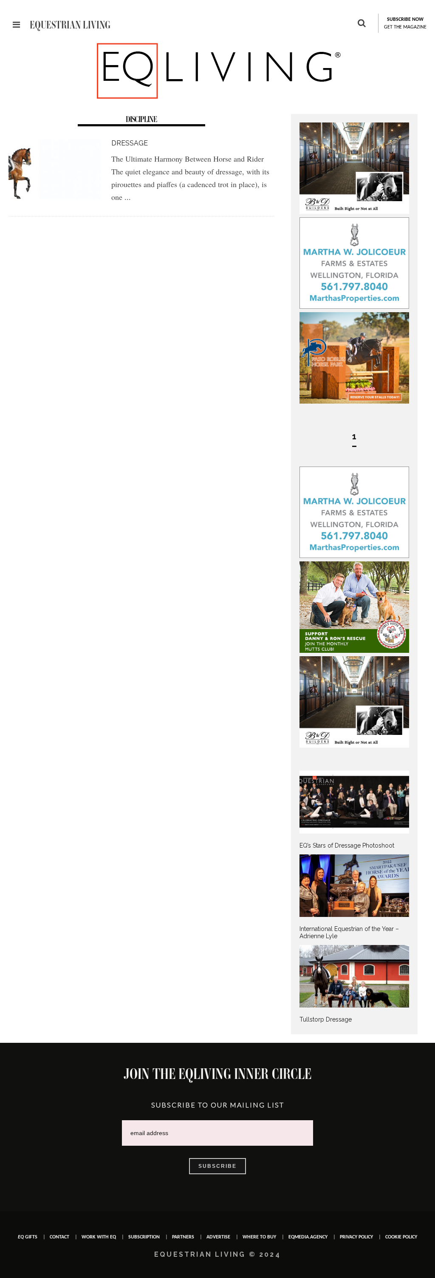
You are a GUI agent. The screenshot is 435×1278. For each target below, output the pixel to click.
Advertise (218, 1237)
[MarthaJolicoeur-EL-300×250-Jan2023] (354, 306)
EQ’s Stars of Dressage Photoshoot (346, 845)
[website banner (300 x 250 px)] (354, 401)
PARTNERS (183, 1237)
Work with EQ (99, 1237)
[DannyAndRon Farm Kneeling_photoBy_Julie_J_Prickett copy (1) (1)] (354, 650)
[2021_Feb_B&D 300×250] (354, 211)
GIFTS (27, 1237)
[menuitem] (354, 809)
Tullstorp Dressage (325, 1019)
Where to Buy (259, 1237)
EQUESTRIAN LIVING (70, 24)
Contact (59, 1237)
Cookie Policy (401, 1237)
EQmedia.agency (308, 1237)
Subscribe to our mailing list (217, 1105)
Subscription (144, 1237)
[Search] (362, 24)
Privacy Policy (356, 1237)
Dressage (129, 143)
